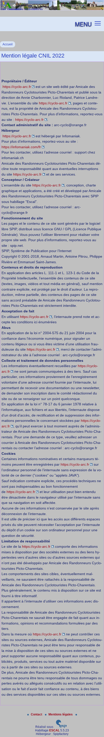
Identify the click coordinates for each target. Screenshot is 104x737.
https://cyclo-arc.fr (17, 87)
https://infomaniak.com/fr (21, 147)
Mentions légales (60, 714)
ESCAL (54, 730)
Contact (37, 714)
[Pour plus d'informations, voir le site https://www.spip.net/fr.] (61, 727)
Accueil (8, 44)
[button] (97, 23)
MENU (83, 24)
